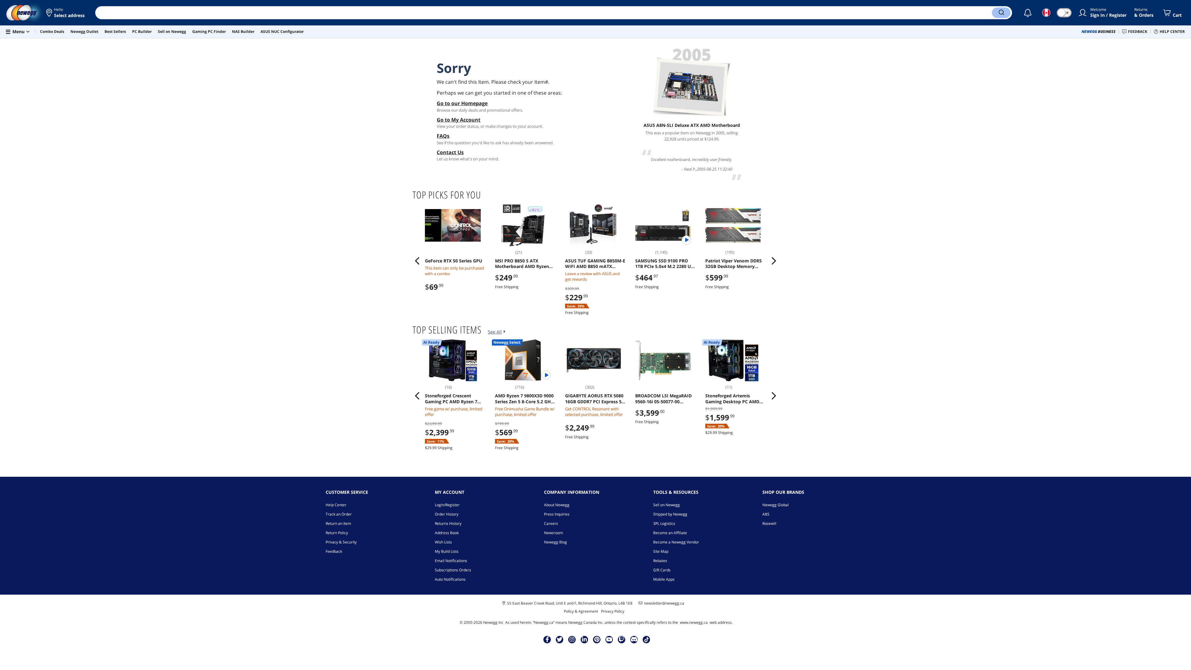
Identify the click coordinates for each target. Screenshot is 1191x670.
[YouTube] (609, 639)
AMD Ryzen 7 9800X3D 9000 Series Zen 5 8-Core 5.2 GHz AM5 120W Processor (524, 398)
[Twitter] (559, 639)
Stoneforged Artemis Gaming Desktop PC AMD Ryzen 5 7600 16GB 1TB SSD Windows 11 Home (734, 398)
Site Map (660, 551)
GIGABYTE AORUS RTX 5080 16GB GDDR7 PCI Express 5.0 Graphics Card (595, 398)
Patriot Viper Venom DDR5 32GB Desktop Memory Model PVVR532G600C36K (733, 263)
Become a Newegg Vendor (676, 542)
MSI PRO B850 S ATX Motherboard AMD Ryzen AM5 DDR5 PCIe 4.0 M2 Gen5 (525, 263)
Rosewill (769, 523)
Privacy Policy (612, 611)
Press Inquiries (556, 514)
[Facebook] (547, 639)
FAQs (443, 135)
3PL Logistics (664, 523)
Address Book (447, 532)
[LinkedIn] (584, 639)
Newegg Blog (555, 542)
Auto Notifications (450, 579)
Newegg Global (775, 504)
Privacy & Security (341, 542)
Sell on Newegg (666, 504)
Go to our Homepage (462, 103)
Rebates (660, 560)
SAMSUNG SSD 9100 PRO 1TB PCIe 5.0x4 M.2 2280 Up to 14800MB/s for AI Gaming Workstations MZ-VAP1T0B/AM (665, 263)
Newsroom (553, 532)
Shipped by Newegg (670, 514)
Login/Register (447, 504)
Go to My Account (458, 119)
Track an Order (339, 514)
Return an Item (338, 523)
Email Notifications (451, 560)
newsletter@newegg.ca (664, 603)
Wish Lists (443, 542)
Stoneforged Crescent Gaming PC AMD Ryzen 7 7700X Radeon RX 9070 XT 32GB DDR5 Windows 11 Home (452, 398)
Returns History (448, 523)
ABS (765, 514)
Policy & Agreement (581, 611)
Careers (551, 523)
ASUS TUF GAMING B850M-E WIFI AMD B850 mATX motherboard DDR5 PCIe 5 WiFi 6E (595, 263)
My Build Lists (446, 551)
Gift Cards (662, 570)
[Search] (1001, 12)
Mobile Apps (664, 579)
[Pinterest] (597, 639)
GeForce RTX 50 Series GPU (453, 261)
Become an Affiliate (670, 532)
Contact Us (450, 152)
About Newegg (556, 504)
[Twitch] (621, 639)
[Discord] (634, 639)
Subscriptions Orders (453, 570)
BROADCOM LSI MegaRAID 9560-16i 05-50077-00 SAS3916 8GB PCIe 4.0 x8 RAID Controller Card (663, 398)
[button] (66, 13)
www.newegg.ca (694, 622)
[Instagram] (571, 639)
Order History (446, 514)
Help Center (336, 504)
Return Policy (337, 532)
